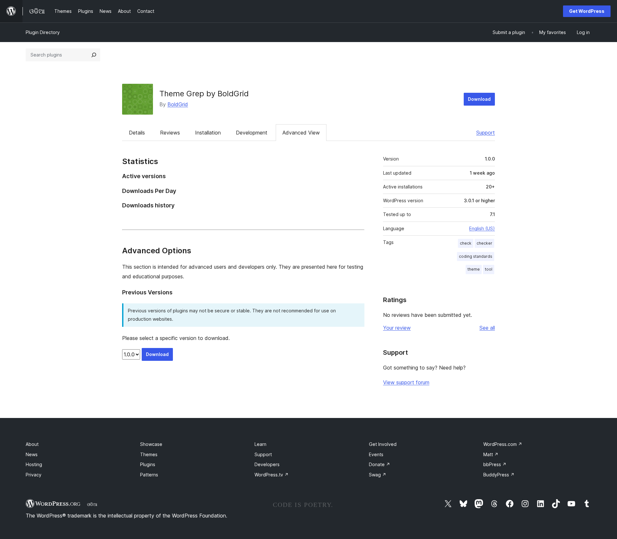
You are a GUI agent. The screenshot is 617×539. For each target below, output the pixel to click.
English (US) (482, 228)
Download (479, 99)
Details (137, 132)
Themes (148, 454)
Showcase (151, 444)
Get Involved (383, 444)
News (32, 454)
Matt (490, 454)
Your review (397, 328)
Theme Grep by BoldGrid (204, 93)
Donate (379, 464)
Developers (267, 464)
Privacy (33, 474)
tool (488, 269)
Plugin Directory (43, 32)
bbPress (494, 464)
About (32, 444)
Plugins (147, 464)
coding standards (475, 256)
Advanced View (301, 132)
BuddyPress (498, 474)
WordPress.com (502, 444)
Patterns (149, 474)
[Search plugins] (93, 54)
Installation (208, 132)
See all (487, 328)
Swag (377, 474)
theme (474, 269)
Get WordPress (586, 11)
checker (484, 243)
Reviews (170, 132)
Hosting (34, 464)
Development (251, 132)
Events (376, 454)
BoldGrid (177, 104)
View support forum (406, 382)
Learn (260, 444)
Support (485, 132)
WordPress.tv (272, 474)
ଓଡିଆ (92, 504)
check (465, 243)
